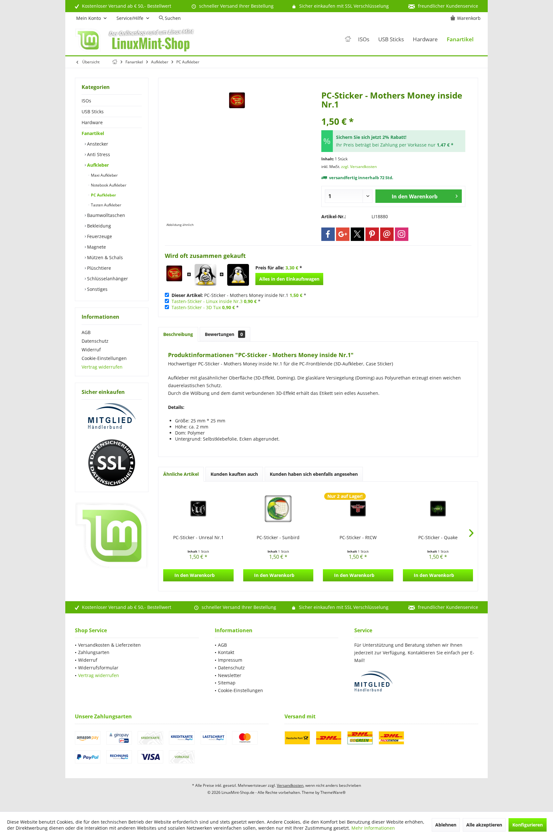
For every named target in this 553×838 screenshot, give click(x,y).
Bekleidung (98, 226)
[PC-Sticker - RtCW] (358, 508)
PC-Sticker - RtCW (358, 537)
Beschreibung (178, 334)
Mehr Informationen (373, 828)
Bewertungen (224, 334)
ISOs (86, 101)
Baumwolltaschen (105, 215)
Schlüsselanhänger (107, 278)
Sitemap (227, 683)
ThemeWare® (333, 792)
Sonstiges (97, 289)
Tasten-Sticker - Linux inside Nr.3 (207, 301)
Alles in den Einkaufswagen (289, 279)
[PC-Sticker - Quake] (438, 508)
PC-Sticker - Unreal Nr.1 (198, 537)
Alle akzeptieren (484, 825)
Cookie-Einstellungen (104, 358)
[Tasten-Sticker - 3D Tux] (238, 275)
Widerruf (91, 350)
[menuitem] (466, 18)
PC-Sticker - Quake (438, 537)
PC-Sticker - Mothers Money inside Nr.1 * (239, 295)
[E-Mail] (387, 234)
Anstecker (97, 144)
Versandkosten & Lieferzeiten (109, 645)
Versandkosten (290, 785)
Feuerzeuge (99, 236)
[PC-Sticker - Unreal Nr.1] (198, 508)
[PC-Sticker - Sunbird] (278, 508)
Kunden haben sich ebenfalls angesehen (314, 474)
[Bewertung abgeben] (393, 112)
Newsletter (229, 675)
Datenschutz (95, 341)
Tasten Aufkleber (105, 205)
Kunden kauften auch (234, 474)
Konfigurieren (527, 825)
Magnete (96, 247)
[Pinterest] (372, 234)
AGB (86, 332)
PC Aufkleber (103, 195)
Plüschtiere (98, 268)
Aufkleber (97, 165)
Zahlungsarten (93, 652)
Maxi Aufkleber (104, 175)
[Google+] (342, 234)
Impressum (230, 660)
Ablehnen (445, 825)
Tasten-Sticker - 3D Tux (196, 307)
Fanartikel (93, 133)
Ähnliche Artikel (181, 474)
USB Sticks (93, 111)
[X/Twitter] (357, 234)
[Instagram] (401, 234)
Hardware (92, 122)
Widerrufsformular (98, 668)
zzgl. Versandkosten (359, 166)
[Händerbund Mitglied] (112, 416)
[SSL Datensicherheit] (112, 463)
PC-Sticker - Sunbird (278, 537)
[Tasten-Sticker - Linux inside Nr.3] (205, 275)
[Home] (348, 39)
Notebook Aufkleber (108, 185)
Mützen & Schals (104, 257)
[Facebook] (328, 234)
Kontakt (226, 652)
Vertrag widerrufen (102, 367)
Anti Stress (98, 154)
